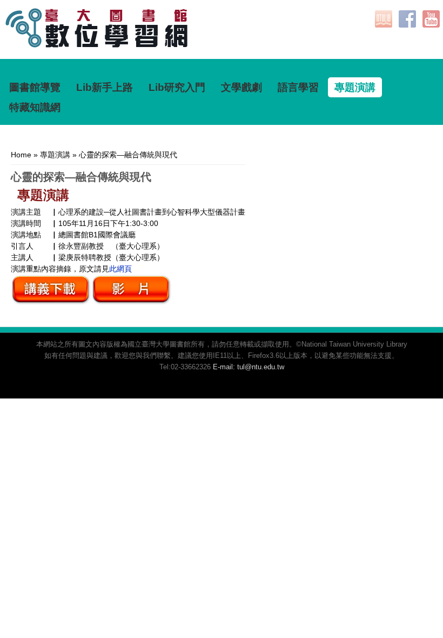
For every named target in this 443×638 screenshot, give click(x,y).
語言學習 (298, 87)
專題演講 (354, 87)
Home (21, 154)
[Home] (105, 45)
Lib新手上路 (104, 87)
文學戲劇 (241, 87)
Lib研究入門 (177, 87)
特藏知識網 (35, 107)
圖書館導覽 (35, 87)
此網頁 (120, 268)
